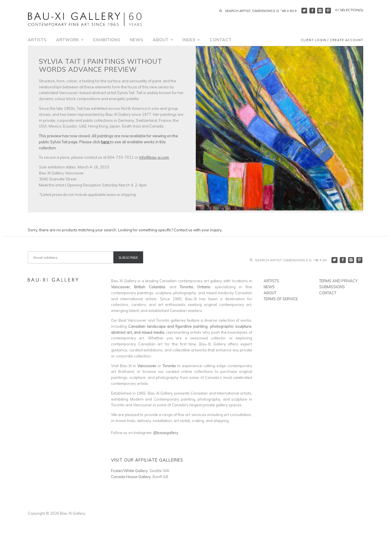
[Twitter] (304, 10)
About (161, 39)
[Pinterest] (328, 10)
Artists (37, 39)
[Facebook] (312, 10)
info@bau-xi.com (154, 157)
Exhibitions (107, 39)
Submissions (332, 287)
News (136, 39)
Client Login (313, 40)
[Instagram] (320, 10)
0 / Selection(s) (349, 10)
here (105, 142)
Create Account (346, 40)
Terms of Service (281, 299)
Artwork (68, 39)
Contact (221, 39)
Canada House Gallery (131, 476)
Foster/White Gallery (129, 470)
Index (190, 39)
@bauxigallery (165, 432)
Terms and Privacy (338, 281)
